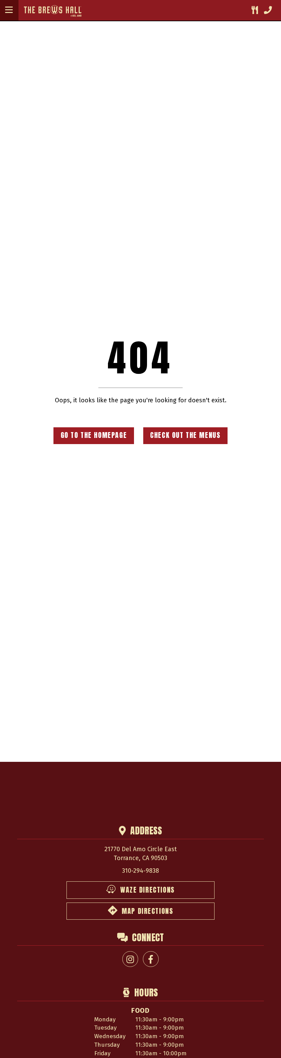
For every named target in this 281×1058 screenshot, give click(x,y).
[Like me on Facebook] (150, 959)
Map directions (147, 911)
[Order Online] (254, 10)
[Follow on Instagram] (130, 959)
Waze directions (147, 890)
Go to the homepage (94, 435)
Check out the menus (185, 435)
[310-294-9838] (268, 10)
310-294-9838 (140, 870)
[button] (9, 10)
